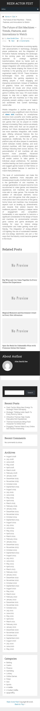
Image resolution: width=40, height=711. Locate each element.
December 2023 (12, 545)
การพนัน (9, 687)
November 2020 (12, 633)
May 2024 (10, 531)
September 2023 (12, 553)
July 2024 (10, 525)
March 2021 (10, 622)
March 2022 (10, 594)
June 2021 (10, 613)
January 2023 (11, 575)
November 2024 (12, 514)
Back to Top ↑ (20, 704)
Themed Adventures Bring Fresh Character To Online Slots (18, 423)
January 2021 (11, 627)
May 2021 (10, 616)
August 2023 (11, 556)
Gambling (10, 671)
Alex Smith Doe (13, 38)
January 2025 (11, 509)
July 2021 (9, 611)
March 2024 (10, 536)
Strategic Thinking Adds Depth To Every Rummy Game (19, 413)
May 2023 (10, 564)
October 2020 (11, 635)
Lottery (9, 674)
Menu (4, 9)
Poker (8, 679)
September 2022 (12, 586)
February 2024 (11, 539)
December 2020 (12, 630)
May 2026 (10, 465)
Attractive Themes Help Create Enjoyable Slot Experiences (18, 418)
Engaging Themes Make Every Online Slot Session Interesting (20, 428)
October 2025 (11, 484)
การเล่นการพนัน (12, 690)
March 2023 (10, 569)
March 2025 (10, 503)
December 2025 (12, 479)
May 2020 (10, 649)
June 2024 (10, 528)
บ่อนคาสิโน (10, 693)
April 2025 (10, 501)
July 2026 (10, 459)
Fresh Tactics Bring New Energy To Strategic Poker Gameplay (19, 408)
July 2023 (10, 558)
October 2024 (11, 517)
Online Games (11, 676)
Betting (9, 663)
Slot (12, 41)
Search (7, 389)
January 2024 (11, 542)
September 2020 (12, 638)
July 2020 (10, 644)
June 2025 (10, 495)
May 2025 (10, 498)
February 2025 (11, 506)
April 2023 (10, 567)
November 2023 (12, 547)
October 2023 (11, 550)
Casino (8, 665)
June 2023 (10, 561)
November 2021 (12, 605)
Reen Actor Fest (20, 3)
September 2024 (12, 520)
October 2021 (11, 608)
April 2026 (10, 467)
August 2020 (11, 641)
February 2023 (11, 572)
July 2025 (10, 492)
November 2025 (12, 481)
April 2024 (10, 534)
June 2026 (10, 462)
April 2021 (10, 619)
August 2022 (11, 589)
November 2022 (12, 580)
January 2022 (11, 600)
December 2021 (12, 602)
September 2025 (12, 487)
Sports (8, 685)
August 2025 (11, 490)
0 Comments (24, 41)
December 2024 (12, 512)
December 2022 (12, 578)
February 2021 (11, 624)
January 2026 (11, 476)
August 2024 (11, 523)
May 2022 (10, 591)
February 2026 (11, 473)
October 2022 (11, 583)
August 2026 (11, 456)
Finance (9, 668)
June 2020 (10, 646)
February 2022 (11, 597)
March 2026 (10, 470)
